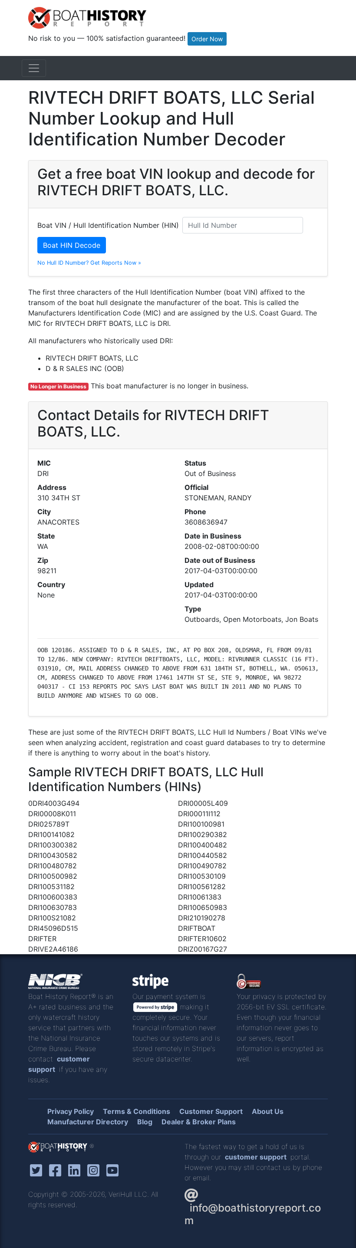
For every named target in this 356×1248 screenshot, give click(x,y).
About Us (267, 1111)
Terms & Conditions (136, 1111)
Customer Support (211, 1111)
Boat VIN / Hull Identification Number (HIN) (108, 225)
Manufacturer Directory (87, 1121)
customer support (256, 1157)
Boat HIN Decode (71, 245)
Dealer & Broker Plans (199, 1121)
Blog (144, 1121)
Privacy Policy (70, 1111)
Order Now (207, 39)
